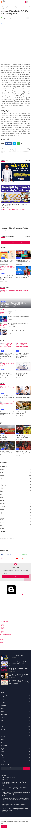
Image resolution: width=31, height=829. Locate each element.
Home (1, 640)
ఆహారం (15, 482)
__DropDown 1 (3, 623)
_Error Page (2, 628)
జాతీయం (15, 497)
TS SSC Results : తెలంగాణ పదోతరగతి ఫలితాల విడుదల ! (18, 311)
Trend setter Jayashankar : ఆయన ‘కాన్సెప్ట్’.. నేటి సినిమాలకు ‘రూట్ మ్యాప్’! (19, 675)
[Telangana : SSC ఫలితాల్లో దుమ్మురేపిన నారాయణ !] (3, 319)
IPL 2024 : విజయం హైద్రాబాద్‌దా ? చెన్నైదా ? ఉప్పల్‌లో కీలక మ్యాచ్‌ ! (23, 436)
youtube (24, 558)
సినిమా (15, 528)
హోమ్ (2, 7)
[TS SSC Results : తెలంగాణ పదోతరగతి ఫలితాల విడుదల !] (3, 312)
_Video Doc (2, 633)
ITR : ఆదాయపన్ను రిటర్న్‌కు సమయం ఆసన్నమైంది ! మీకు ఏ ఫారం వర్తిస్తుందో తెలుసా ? (7, 355)
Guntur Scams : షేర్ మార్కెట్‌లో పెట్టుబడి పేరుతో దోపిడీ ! (15, 228)
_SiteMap (2, 627)
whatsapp (24, 555)
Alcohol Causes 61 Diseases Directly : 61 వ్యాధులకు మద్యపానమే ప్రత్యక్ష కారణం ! (6, 373)
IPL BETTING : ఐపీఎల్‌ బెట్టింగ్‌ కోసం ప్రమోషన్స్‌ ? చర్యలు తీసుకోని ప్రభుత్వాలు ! (7, 278)
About (1, 641)
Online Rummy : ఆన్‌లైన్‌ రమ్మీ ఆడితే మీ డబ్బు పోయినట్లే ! (22, 277)
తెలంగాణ (15, 504)
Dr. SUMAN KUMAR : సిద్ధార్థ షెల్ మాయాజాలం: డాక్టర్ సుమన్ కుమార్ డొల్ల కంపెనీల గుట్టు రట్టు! (19, 682)
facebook (9, 555)
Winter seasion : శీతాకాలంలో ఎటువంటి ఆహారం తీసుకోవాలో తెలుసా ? (7, 413)
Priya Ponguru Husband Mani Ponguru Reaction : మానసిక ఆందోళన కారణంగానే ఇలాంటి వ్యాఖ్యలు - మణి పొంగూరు (15, 799)
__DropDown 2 (3, 624)
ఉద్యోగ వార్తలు (15, 485)
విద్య (15, 525)
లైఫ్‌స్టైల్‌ (15, 519)
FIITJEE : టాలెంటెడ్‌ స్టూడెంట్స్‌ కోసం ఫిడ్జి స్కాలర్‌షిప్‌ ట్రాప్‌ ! (6, 261)
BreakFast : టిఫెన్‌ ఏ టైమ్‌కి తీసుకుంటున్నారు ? (21, 412)
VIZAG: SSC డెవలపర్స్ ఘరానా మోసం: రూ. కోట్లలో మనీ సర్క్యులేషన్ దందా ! (14, 205)
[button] (29, 2)
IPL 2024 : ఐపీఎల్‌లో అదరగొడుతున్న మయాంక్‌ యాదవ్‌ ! (7, 453)
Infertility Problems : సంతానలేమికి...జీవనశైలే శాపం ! (23, 396)
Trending (15, 532)
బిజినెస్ (15, 510)
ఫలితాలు (15, 507)
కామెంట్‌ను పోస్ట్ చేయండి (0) (15, 242)
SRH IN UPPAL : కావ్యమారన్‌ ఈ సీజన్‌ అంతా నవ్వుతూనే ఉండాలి (23, 452)
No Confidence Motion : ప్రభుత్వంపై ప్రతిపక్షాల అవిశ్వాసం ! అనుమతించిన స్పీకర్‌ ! (15, 809)
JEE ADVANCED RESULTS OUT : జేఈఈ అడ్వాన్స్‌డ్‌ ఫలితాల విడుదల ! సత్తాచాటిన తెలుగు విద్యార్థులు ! (22, 356)
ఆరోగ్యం (15, 479)
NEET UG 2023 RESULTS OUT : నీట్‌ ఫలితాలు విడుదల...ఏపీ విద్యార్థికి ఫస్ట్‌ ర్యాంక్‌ (22, 373)
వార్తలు (15, 522)
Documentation (3, 630)
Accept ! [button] (4, 826)
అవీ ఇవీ (15, 470)
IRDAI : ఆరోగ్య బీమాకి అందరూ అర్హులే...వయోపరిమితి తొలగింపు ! (7, 396)
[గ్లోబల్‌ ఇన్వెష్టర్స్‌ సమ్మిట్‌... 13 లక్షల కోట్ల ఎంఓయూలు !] (3, 332)
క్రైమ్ (15, 494)
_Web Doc (2, 631)
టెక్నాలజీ (15, 501)
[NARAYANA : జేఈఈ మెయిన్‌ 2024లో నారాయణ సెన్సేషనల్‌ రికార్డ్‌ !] (3, 325)
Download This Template (5, 634)
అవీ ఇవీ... (15, 473)
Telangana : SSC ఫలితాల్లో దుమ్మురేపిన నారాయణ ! (19, 317)
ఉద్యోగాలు (15, 488)
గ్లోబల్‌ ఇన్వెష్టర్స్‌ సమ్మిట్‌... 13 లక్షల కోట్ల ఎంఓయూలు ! (19, 330)
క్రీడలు (15, 491)
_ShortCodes (3, 626)
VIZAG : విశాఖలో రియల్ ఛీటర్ (8, 182)
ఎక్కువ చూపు (27, 160)
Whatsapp (18, 143)
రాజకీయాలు (15, 516)
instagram (8, 558)
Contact (2, 642)
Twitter (14, 143)
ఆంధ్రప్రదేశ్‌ (6, 7)
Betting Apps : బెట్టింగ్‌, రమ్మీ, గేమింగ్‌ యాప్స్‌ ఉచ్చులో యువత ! (23, 261)
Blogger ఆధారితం (26, 595)
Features (2, 620)
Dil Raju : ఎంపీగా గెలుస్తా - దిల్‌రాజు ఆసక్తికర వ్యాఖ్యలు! (14, 804)
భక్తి (15, 513)
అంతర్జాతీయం (15, 467)
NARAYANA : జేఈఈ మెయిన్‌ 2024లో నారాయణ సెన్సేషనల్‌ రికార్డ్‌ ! (18, 324)
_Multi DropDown (4, 621)
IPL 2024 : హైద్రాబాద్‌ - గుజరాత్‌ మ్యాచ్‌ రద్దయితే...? (7, 436)
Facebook (10, 144)
